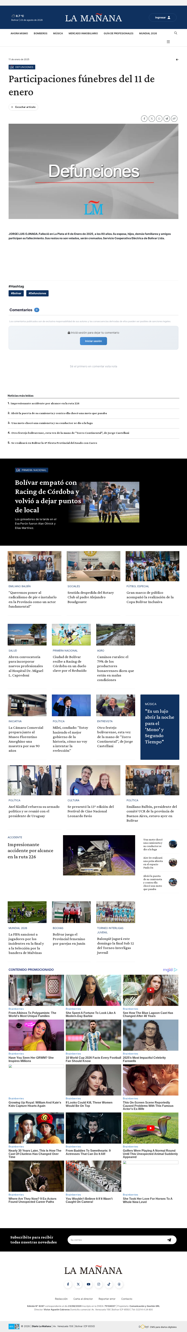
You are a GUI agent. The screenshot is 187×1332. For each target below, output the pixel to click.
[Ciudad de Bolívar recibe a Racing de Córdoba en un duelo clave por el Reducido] (71, 635)
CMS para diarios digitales (163, 1327)
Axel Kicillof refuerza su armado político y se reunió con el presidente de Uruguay (34, 811)
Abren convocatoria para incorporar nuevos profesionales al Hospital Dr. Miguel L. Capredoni (26, 666)
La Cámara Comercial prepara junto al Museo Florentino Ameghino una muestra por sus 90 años (26, 739)
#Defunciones (37, 293)
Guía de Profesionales (118, 33)
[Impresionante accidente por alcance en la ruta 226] (99, 855)
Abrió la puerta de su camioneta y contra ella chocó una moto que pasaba (59, 413)
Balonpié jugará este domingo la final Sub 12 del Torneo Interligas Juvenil (115, 945)
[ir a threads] (119, 1284)
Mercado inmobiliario (83, 33)
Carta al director (83, 1298)
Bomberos (40, 33)
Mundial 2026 (148, 33)
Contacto (126, 1298)
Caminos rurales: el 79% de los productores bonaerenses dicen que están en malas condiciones (115, 668)
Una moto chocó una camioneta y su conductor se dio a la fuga (52, 423)
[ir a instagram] (98, 1284)
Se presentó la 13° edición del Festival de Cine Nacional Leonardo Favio (91, 811)
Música (58, 33)
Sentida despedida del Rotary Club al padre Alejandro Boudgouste (91, 597)
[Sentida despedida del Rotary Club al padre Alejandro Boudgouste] (93, 566)
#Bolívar (16, 293)
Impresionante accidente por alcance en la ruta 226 (45, 403)
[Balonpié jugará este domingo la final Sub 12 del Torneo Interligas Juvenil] (115, 912)
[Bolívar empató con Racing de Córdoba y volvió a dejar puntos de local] (123, 502)
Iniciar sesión (93, 341)
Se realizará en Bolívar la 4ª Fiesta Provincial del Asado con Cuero (54, 442)
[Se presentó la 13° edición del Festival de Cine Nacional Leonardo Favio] (93, 780)
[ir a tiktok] (109, 1284)
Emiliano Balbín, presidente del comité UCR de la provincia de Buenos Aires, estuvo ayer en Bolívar (152, 813)
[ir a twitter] (78, 1284)
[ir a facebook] (68, 1284)
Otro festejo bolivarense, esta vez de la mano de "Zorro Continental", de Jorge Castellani (70, 432)
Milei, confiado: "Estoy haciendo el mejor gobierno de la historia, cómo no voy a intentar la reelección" (70, 739)
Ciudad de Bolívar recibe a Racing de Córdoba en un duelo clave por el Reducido (70, 664)
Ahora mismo (19, 33)
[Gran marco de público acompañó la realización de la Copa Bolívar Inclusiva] (152, 566)
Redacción (61, 1298)
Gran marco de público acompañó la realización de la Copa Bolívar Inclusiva (150, 597)
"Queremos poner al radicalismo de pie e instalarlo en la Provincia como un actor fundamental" (33, 599)
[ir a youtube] (88, 1284)
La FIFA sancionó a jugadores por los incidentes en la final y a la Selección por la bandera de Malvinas (26, 943)
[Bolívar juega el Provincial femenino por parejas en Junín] (71, 912)
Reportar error (107, 1298)
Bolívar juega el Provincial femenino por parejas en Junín (69, 939)
